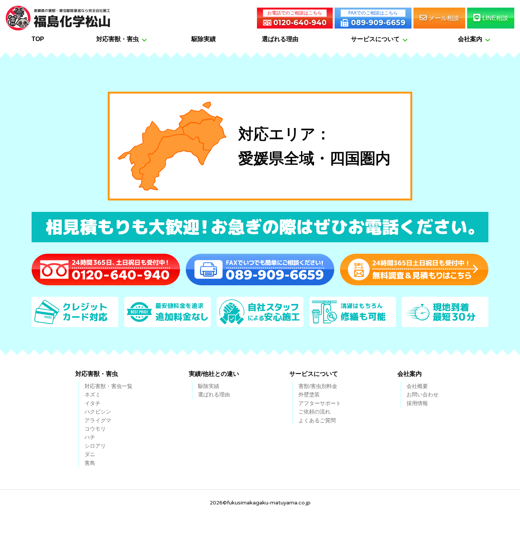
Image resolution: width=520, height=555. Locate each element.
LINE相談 (495, 18)
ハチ (90, 437)
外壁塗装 (309, 394)
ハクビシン (98, 412)
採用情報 (417, 403)
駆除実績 (208, 386)
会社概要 (417, 386)
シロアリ (95, 446)
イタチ (92, 403)
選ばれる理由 (214, 394)
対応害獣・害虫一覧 (108, 386)
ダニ (90, 454)
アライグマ (98, 420)
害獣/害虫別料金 (317, 386)
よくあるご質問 (317, 420)
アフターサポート (319, 403)
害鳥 (90, 463)
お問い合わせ (423, 394)
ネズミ (92, 394)
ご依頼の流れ (314, 412)
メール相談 (444, 18)
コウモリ (95, 429)
